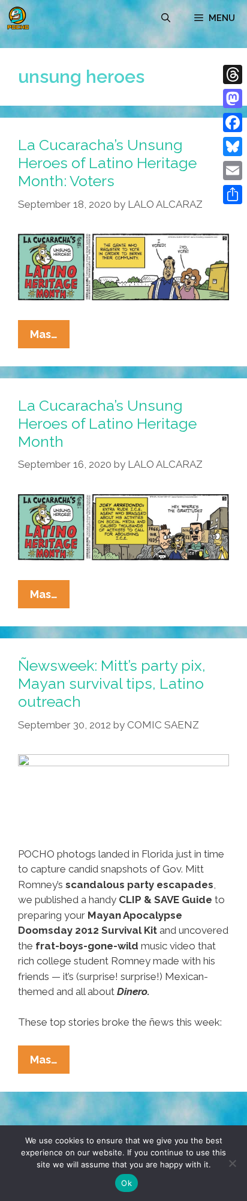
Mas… (50, 337)
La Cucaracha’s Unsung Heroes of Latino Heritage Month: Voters (107, 163)
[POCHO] (18, 18)
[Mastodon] (233, 98)
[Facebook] (233, 122)
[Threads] (233, 74)
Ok (126, 1183)
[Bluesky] (233, 147)
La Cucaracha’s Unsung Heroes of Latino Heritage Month (107, 423)
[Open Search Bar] (165, 18)
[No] (232, 1163)
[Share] (233, 195)
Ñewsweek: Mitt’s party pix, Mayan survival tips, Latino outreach (112, 683)
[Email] (233, 171)
